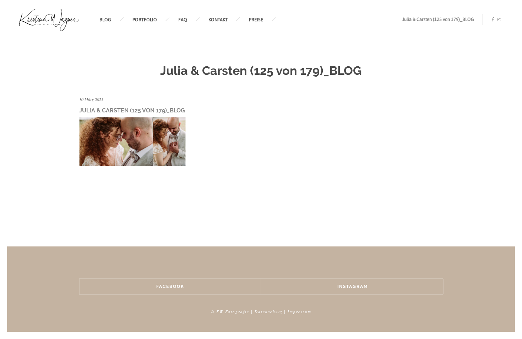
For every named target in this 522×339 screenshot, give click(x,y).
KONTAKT (218, 19)
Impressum (299, 311)
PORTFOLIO (144, 19)
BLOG (105, 19)
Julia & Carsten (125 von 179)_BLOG (438, 19)
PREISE (256, 19)
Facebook (170, 286)
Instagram (352, 286)
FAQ (182, 19)
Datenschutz (268, 311)
